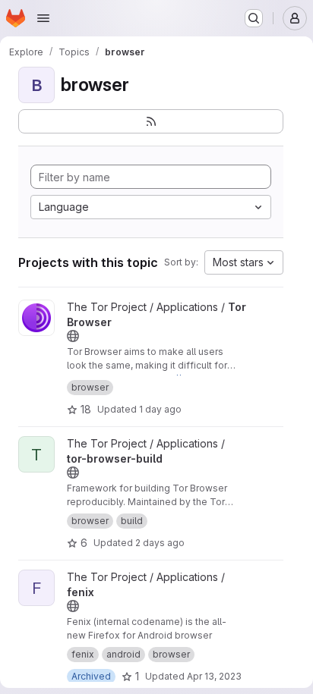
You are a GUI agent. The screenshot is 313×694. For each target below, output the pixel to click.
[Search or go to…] (254, 18)
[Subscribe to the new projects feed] (150, 121)
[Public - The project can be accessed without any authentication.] (73, 336)
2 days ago (160, 542)
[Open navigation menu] (43, 18)
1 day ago (160, 409)
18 (86, 409)
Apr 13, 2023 (214, 676)
